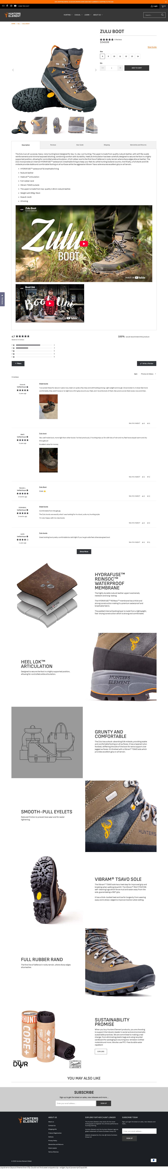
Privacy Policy (52, 1141)
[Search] (162, 15)
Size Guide (80, 145)
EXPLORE (100, 1051)
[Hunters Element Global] (12, 15)
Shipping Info (52, 1129)
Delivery (50, 1137)
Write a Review (149, 364)
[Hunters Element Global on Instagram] (11, 6)
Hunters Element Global (23, 1161)
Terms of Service (53, 1152)
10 (114, 56)
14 (138, 56)
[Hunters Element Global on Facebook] (7, 6)
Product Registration (55, 1133)
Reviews (53, 145)
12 (126, 56)
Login (155, 6)
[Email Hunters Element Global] (3, 6)
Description (26, 145)
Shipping (107, 145)
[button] (68, 15)
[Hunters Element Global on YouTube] (15, 6)
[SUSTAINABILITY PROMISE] (47, 1035)
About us (51, 1122)
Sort (136, 374)
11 (120, 56)
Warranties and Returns (138, 145)
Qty (101, 63)
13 (132, 56)
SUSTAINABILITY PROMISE (112, 1022)
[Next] (96, 70)
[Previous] (13, 70)
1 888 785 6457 (23, 6)
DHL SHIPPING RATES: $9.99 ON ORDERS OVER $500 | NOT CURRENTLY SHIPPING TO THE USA (84, 2)
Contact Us (52, 1126)
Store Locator (52, 1148)
